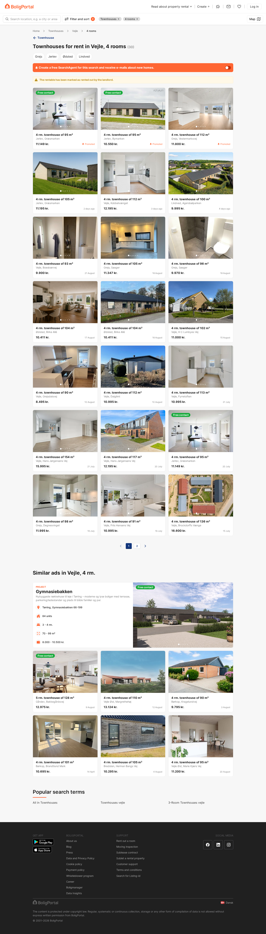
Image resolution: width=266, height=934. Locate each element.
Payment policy (75, 869)
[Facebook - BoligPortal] (207, 844)
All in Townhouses (45, 802)
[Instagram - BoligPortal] (228, 844)
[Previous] (121, 546)
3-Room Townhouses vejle (186, 802)
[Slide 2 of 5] (63, 126)
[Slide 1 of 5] (61, 126)
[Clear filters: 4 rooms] (137, 19)
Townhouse (45, 37)
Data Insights (74, 893)
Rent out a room (125, 840)
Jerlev (52, 56)
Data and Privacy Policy (80, 858)
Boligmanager (74, 887)
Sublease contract (127, 852)
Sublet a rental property (130, 858)
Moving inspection (127, 846)
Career (70, 881)
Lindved (84, 56)
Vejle (75, 30)
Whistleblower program (80, 875)
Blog (68, 846)
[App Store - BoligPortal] (42, 850)
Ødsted (68, 56)
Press (69, 852)
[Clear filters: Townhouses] (118, 19)
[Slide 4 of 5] (67, 126)
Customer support (127, 864)
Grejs (38, 56)
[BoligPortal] (19, 7)
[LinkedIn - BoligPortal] (218, 844)
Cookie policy (74, 864)
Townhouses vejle (113, 802)
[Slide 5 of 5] (69, 126)
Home (36, 30)
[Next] (145, 546)
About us (71, 840)
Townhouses (56, 30)
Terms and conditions (129, 869)
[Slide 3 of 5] (65, 126)
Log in (254, 6)
